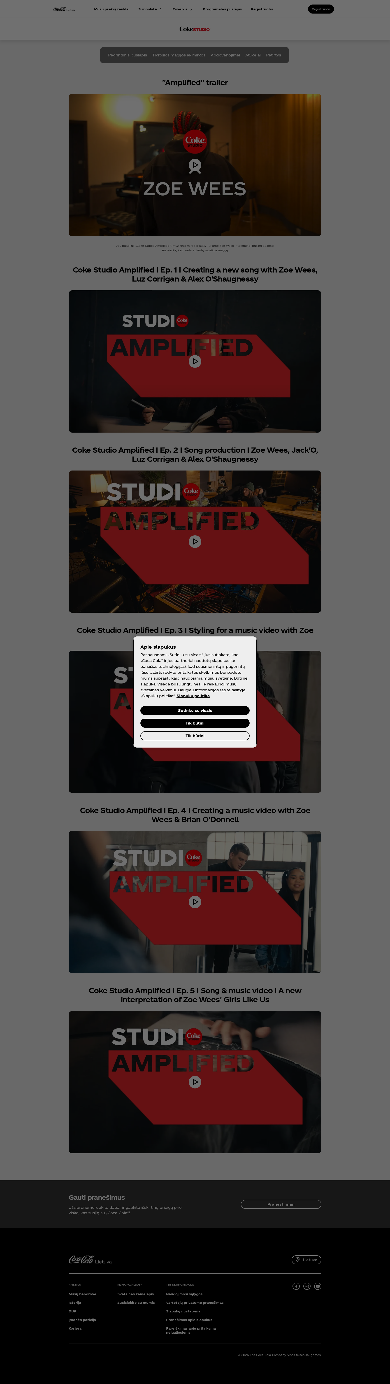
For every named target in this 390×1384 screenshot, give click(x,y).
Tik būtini (195, 723)
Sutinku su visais (195, 710)
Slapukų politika (193, 696)
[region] (195, 692)
